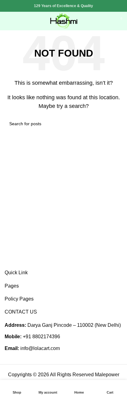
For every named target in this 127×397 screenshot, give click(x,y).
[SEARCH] (115, 124)
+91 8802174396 (41, 336)
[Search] (107, 21)
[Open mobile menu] (7, 21)
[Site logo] (63, 20)
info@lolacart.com (40, 348)
